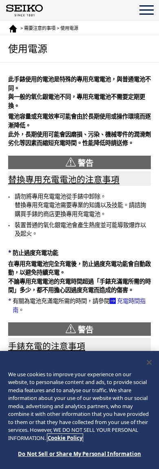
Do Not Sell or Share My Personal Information (79, 454)
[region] (79, 410)
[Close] (149, 362)
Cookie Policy (65, 438)
